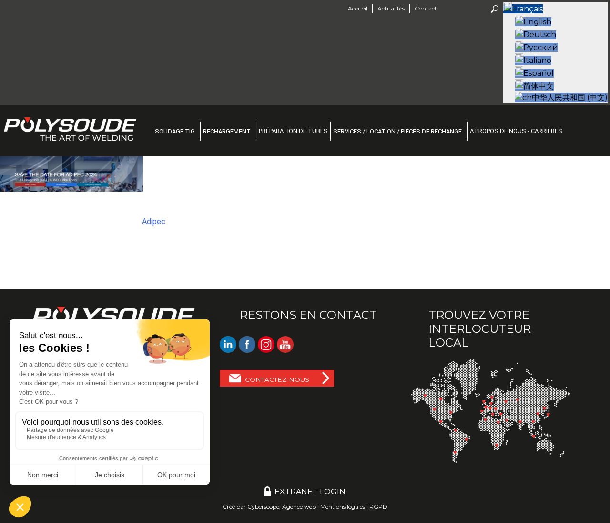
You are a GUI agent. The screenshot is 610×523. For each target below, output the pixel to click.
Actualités (391, 8)
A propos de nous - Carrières (516, 130)
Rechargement (227, 131)
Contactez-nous (277, 379)
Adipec (153, 221)
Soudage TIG (175, 131)
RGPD (378, 506)
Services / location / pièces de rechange (397, 131)
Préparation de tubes (293, 130)
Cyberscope (263, 506)
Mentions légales (342, 506)
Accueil (357, 8)
